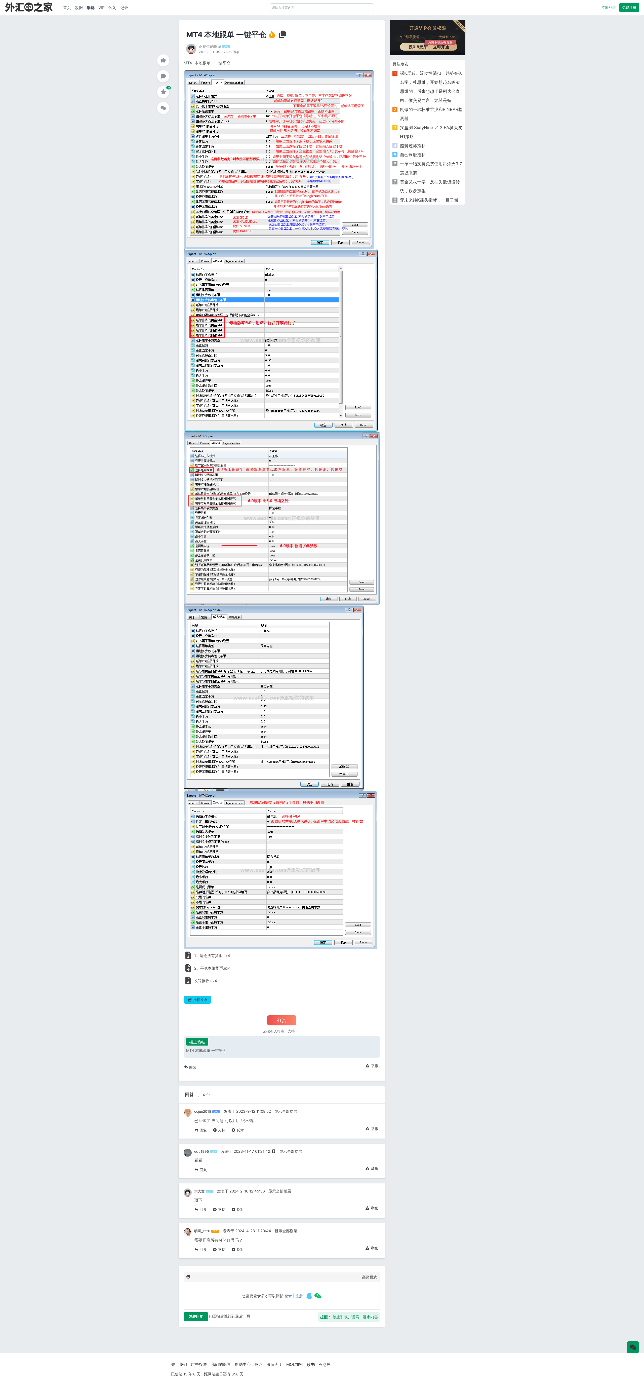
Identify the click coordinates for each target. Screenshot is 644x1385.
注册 (299, 1295)
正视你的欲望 (210, 46)
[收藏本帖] (163, 92)
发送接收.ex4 (205, 980)
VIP (101, 7)
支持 (221, 1130)
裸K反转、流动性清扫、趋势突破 (431, 73)
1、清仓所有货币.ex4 (212, 955)
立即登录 (609, 7)
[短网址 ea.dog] (29, 7)
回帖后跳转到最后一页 (231, 1316)
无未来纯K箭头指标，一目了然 (429, 200)
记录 (124, 7)
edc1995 (201, 1151)
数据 (79, 7)
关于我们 (179, 1364)
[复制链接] (283, 35)
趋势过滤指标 (413, 145)
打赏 (281, 1020)
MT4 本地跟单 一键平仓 (206, 1050)
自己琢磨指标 (413, 154)
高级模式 (369, 1277)
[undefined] (309, 1296)
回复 (192, 1067)
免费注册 (629, 7)
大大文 (199, 1191)
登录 (288, 1295)
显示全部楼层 (285, 1111)
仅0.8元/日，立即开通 (431, 46)
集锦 (91, 7)
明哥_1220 (202, 1231)
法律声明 (274, 1364)
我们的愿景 (221, 1364)
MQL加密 (294, 1364)
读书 (311, 1364)
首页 (67, 7)
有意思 (325, 1364)
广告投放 (199, 1364)
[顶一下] (163, 60)
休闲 (112, 7)
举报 (374, 1065)
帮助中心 (243, 1364)
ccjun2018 (202, 1111)
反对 (240, 1130)
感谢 (259, 1364)
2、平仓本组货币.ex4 (212, 968)
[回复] (163, 76)
